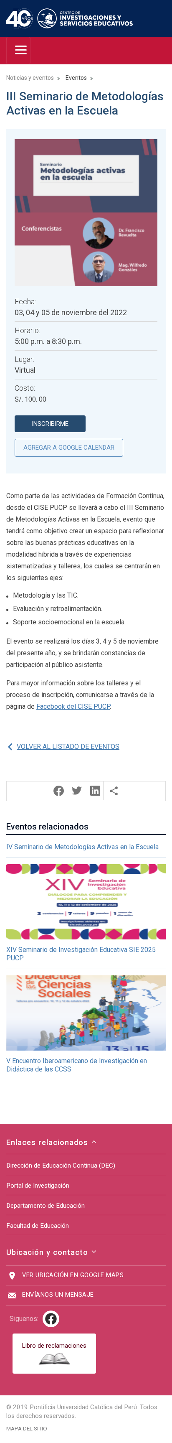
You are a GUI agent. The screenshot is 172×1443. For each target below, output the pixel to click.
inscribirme (50, 424)
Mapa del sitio (26, 1428)
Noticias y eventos (30, 77)
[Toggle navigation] (18, 50)
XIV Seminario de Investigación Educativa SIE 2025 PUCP (81, 954)
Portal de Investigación (37, 1185)
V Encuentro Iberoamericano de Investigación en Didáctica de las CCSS (76, 1065)
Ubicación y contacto (48, 1252)
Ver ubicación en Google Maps (73, 1275)
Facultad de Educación (37, 1225)
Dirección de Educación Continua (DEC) (60, 1165)
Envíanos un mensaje (58, 1294)
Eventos (76, 77)
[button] (58, 790)
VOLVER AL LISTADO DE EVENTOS (68, 747)
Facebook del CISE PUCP (73, 706)
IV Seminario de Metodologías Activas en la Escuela (82, 847)
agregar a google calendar (68, 447)
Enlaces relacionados (48, 1142)
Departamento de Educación (45, 1205)
